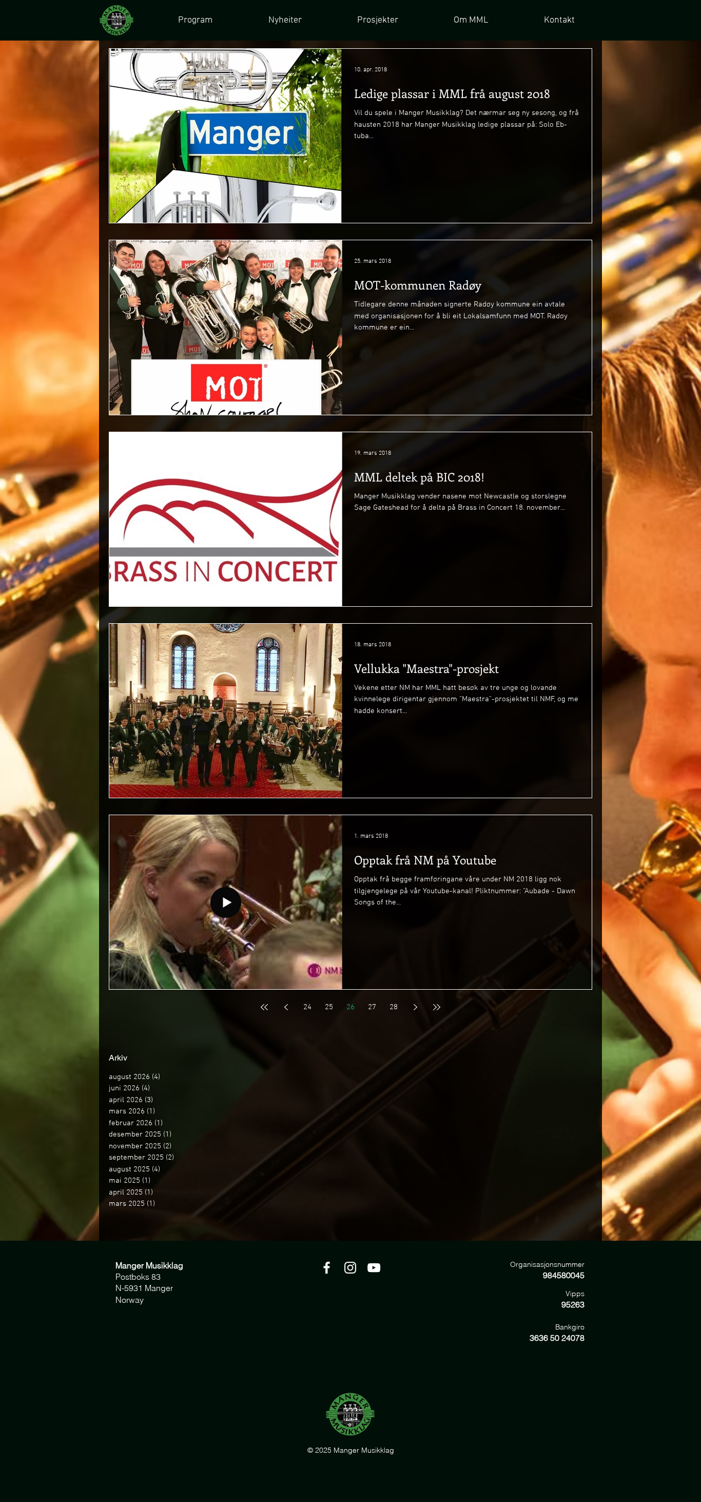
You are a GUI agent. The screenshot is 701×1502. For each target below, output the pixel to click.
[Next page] (415, 1007)
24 (307, 1007)
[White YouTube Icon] (374, 1268)
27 (372, 1007)
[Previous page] (286, 1007)
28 (394, 1007)
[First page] (264, 1007)
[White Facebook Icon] (327, 1268)
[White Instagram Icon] (350, 1268)
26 (350, 1007)
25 (329, 1007)
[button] (377, 20)
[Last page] (436, 1007)
